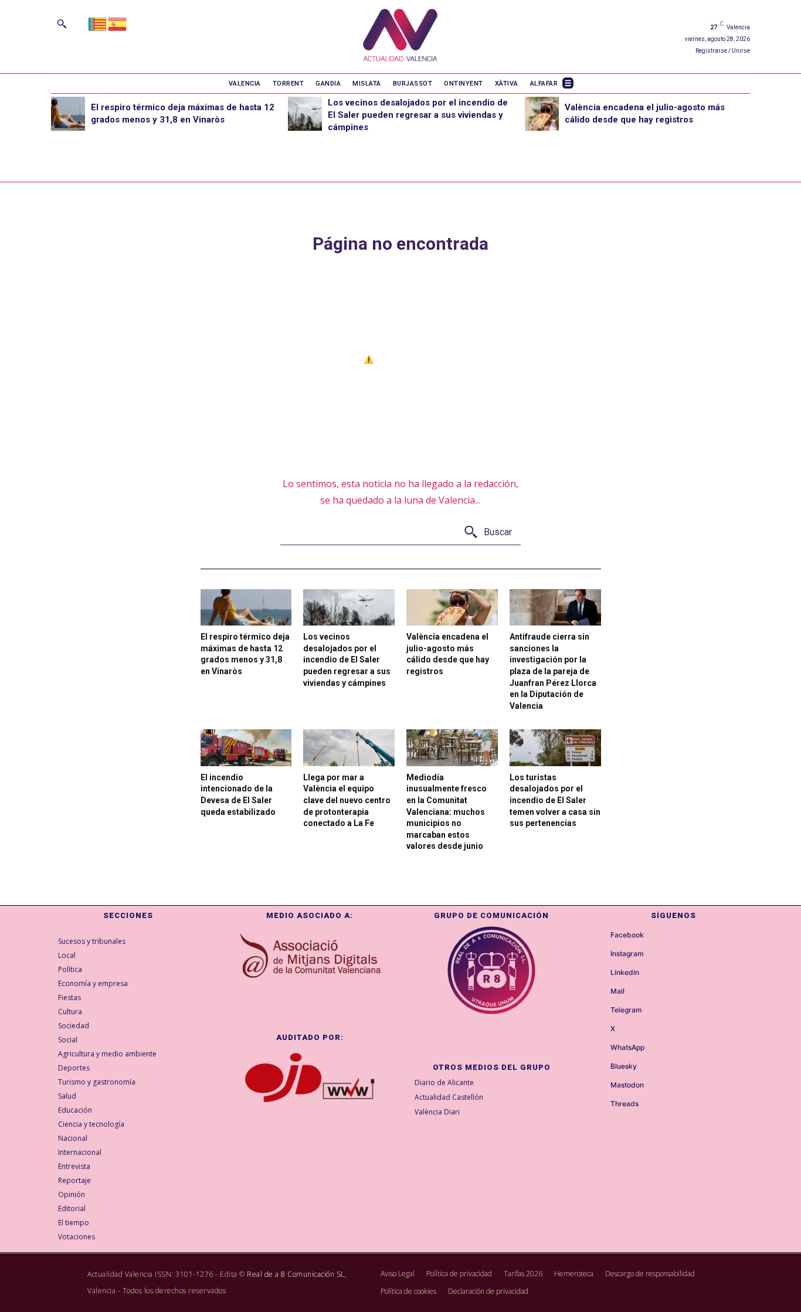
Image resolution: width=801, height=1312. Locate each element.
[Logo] (400, 36)
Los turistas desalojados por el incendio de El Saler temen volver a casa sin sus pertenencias (555, 800)
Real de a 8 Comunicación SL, (297, 1274)
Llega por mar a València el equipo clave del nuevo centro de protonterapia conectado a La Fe (347, 800)
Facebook (627, 935)
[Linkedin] (599, 973)
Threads (624, 1104)
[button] (61, 23)
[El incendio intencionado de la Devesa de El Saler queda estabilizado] (246, 747)
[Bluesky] (599, 1067)
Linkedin (624, 972)
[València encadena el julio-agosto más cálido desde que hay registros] (542, 114)
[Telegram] (599, 1010)
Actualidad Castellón (449, 1097)
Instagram (627, 954)
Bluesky (623, 1066)
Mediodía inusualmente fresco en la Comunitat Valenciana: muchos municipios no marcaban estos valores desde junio (446, 812)
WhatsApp (627, 1048)
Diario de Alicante (444, 1082)
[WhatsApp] (599, 1048)
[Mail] (599, 992)
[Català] (98, 23)
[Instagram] (599, 954)
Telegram (626, 1010)
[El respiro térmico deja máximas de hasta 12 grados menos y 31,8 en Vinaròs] (68, 114)
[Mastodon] (599, 1085)
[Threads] (599, 1104)
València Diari (437, 1112)
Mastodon (627, 1085)
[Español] (118, 23)
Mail (617, 991)
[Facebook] (599, 935)
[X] (599, 1029)
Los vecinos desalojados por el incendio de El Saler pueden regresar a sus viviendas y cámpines (418, 114)
